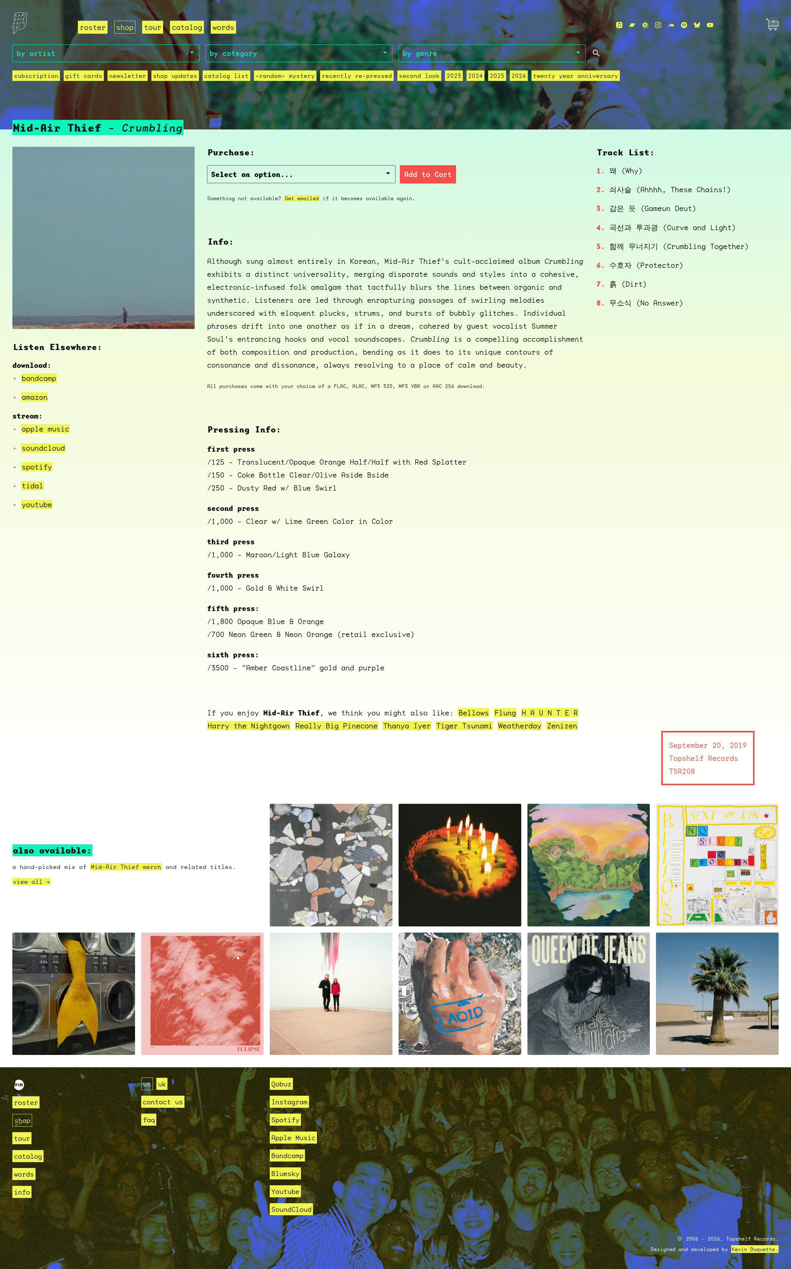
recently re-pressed (357, 75)
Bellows (474, 712)
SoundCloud (291, 1209)
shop (124, 27)
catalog (187, 27)
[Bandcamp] (632, 25)
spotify (37, 466)
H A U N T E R (550, 712)
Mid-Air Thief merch (126, 867)
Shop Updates (175, 75)
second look (419, 75)
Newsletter (127, 75)
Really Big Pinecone (336, 725)
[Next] (181, 316)
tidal (32, 485)
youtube (37, 504)
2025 (497, 75)
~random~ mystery (285, 75)
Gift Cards (83, 75)
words (223, 27)
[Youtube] (710, 25)
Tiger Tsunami (464, 725)
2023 (453, 75)
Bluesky (285, 1173)
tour (152, 27)
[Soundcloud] (671, 25)
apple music (45, 428)
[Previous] (25, 316)
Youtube (285, 1191)
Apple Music (293, 1137)
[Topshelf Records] (19, 1087)
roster (93, 27)
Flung (505, 712)
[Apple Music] (619, 25)
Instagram (289, 1101)
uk (162, 1083)
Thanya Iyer (407, 725)
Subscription (36, 75)
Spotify (285, 1119)
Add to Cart (428, 174)
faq (149, 1119)
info (22, 1191)
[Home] (41, 25)
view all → (31, 881)
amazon (35, 397)
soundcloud (43, 448)
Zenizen (562, 725)
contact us (163, 1101)
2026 (518, 75)
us (147, 1083)
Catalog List (226, 75)
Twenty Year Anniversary (575, 75)
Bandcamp (287, 1155)
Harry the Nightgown (249, 725)
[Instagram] (658, 25)
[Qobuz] (645, 25)
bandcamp (39, 378)
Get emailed (302, 198)
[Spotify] (684, 25)
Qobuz (281, 1083)
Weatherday (519, 725)
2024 (475, 75)
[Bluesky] (697, 25)
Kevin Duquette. (755, 1249)
